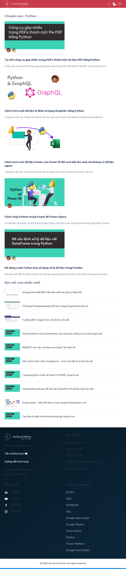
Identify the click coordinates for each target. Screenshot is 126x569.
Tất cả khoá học (16, 453)
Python (70, 537)
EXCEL (70, 492)
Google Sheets (75, 524)
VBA (68, 498)
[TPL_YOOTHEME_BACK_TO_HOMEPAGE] (56, 4)
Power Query (74, 530)
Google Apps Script (77, 517)
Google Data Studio (78, 550)
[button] (109, 4)
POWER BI (72, 505)
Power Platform (75, 543)
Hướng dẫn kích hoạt (17, 461)
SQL (68, 511)
